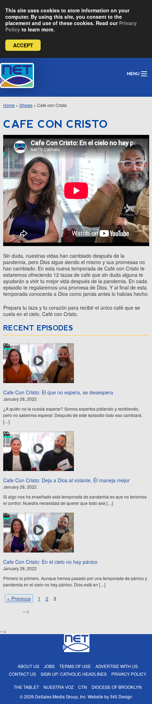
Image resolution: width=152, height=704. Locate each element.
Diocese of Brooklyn (117, 687)
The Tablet (26, 687)
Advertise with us (116, 666)
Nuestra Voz (58, 687)
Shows (26, 105)
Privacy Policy (128, 674)
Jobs (49, 666)
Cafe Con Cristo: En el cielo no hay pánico (50, 561)
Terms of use (75, 666)
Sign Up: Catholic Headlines (74, 674)
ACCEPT (23, 45)
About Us (28, 666)
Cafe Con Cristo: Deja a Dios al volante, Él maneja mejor (66, 480)
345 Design (121, 696)
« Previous (19, 598)
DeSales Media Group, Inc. (61, 696)
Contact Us (22, 674)
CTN (82, 687)
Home (9, 105)
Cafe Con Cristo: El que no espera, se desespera (58, 392)
